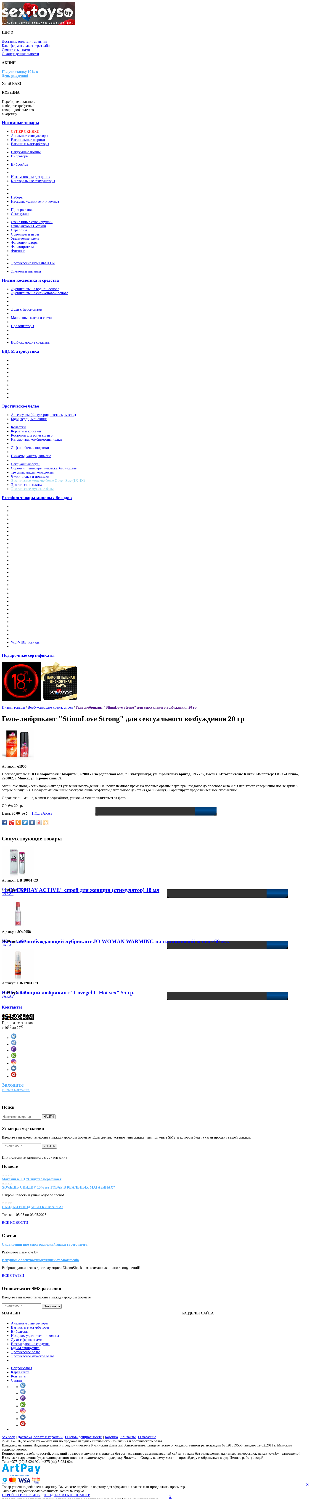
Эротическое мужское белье (32, 489)
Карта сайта (20, 1372)
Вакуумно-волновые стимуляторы (37, 148)
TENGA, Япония (24, 626)
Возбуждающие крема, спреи (33, 305)
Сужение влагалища (27, 330)
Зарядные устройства (27, 168)
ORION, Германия (25, 581)
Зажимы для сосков (26, 368)
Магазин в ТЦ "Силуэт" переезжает (31, 1179)
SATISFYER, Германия (29, 605)
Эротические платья (26, 485)
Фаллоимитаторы (24, 242)
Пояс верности (22, 393)
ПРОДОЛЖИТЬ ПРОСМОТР (67, 1495)
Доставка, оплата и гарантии (24, 41)
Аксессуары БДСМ (26, 360)
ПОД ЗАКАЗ (42, 813)
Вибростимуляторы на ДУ (31, 160)
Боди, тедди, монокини (29, 419)
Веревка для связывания (30, 364)
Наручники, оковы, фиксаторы (35, 381)
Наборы (17, 197)
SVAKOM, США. (24, 618)
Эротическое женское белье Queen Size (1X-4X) (48, 480)
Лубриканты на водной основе (35, 289)
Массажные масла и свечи (31, 318)
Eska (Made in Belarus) (28, 539)
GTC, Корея (20, 548)
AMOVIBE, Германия (28, 511)
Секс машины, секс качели (32, 218)
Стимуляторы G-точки (28, 226)
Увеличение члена (25, 238)
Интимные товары (20, 122)
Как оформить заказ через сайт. (26, 46)
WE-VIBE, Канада (25, 642)
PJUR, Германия (23, 593)
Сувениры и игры (25, 234)
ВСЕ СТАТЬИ (13, 1275)
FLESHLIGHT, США (27, 544)
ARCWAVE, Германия (28, 515)
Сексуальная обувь (25, 464)
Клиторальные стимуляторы (33, 181)
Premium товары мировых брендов (37, 497)
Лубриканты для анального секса (37, 297)
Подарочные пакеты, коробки (34, 205)
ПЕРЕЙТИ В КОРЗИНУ (21, 1495)
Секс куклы (20, 214)
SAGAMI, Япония (25, 601)
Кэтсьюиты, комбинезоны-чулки (36, 439)
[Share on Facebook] (4, 822)
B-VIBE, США (22, 519)
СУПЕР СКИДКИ (25, 131)
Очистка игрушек (25, 322)
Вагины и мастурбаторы (30, 144)
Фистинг (18, 251)
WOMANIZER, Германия (31, 646)
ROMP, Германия (24, 597)
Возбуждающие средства (30, 342)
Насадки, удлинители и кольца (35, 201)
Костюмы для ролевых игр (32, 435)
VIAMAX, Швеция (26, 634)
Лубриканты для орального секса (37, 301)
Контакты (12, 1007)
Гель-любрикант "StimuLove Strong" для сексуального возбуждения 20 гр (136, 707)
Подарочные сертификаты (28, 655)
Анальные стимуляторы (29, 136)
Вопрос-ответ (21, 1368)
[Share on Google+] (11, 822)
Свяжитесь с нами (16, 50)
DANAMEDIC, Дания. (28, 531)
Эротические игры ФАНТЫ (33, 263)
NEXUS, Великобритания (31, 572)
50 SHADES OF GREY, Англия (35, 506)
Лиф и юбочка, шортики (30, 448)
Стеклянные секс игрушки (32, 222)
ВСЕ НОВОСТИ (15, 1222)
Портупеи (18, 460)
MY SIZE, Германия (26, 564)
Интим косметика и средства (30, 280)
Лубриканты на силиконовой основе (39, 293)
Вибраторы (20, 156)
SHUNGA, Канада (25, 609)
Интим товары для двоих (30, 177)
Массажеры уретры (26, 189)
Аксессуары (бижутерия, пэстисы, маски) (43, 415)
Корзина (111, 1437)
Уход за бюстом (23, 338)
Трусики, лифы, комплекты (32, 472)
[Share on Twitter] (25, 822)
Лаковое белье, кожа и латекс (33, 443)
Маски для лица (23, 377)
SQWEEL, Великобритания (32, 613)
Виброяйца (19, 164)
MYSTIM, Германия (26, 568)
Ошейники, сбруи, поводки (32, 385)
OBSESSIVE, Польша (28, 576)
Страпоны (19, 230)
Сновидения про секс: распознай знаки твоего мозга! (45, 1244)
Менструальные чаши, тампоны (36, 193)
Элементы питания (26, 271)
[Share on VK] (32, 822)
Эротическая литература (30, 259)
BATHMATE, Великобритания (35, 523)
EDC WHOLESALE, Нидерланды (37, 535)
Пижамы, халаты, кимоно (31, 456)
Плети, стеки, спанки (27, 389)
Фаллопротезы (22, 247)
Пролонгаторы (22, 326)
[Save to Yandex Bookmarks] (39, 822)
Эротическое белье (20, 406)
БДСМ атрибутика (20, 351)
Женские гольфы (24, 423)
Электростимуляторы (27, 255)
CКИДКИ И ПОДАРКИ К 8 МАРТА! (32, 1207)
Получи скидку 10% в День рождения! (20, 74)
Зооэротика (20, 173)
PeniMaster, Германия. (28, 589)
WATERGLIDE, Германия (31, 638)
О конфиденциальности (20, 54)
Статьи (16, 1380)
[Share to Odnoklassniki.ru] (18, 822)
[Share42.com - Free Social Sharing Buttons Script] (45, 822)
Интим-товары (13, 707)
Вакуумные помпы (26, 152)
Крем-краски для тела (28, 313)
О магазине (147, 1437)
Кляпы (16, 372)
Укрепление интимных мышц (34, 334)
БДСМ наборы (22, 397)
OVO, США (20, 585)
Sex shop (8, 1437)
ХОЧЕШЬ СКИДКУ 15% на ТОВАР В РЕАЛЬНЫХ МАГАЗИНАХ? (58, 1187)
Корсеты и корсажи (26, 431)
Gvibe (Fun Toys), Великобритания (38, 552)
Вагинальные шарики (28, 140)
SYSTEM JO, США (26, 622)
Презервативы (22, 210)
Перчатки (18, 452)
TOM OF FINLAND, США (32, 630)
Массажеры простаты (28, 185)
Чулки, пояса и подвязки (30, 476)
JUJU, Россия (21, 556)
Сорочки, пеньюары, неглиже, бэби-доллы (44, 468)
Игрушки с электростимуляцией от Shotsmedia (40, 1260)
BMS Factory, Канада (27, 527)
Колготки (18, 427)
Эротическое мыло (25, 267)
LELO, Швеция (23, 560)
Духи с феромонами (26, 309)
